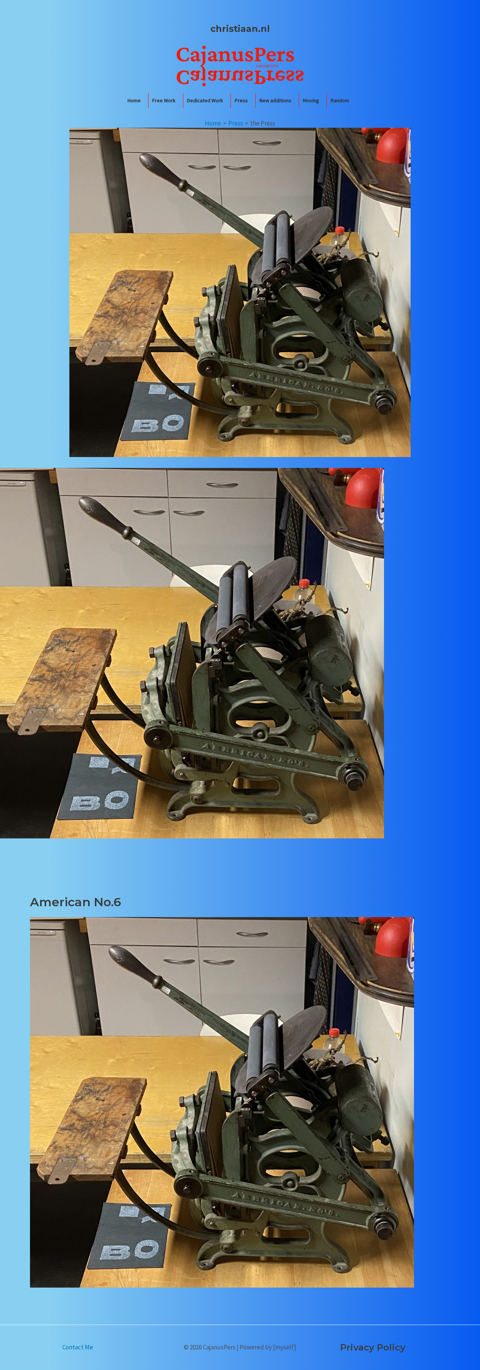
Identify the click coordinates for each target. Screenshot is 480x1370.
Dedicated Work (205, 100)
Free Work (164, 100)
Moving (311, 100)
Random (340, 100)
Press (241, 100)
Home (134, 100)
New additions (275, 100)
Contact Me (77, 1347)
